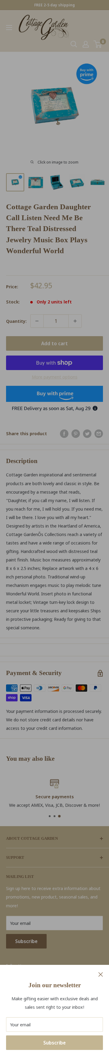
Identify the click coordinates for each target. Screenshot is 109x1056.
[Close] (100, 974)
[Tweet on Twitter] (87, 433)
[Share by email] (98, 433)
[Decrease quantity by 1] (37, 321)
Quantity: (16, 321)
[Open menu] (9, 27)
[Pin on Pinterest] (75, 433)
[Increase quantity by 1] (75, 321)
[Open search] (74, 44)
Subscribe (54, 1042)
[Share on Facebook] (64, 433)
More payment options (55, 377)
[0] (98, 44)
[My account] (86, 44)
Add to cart (54, 343)
